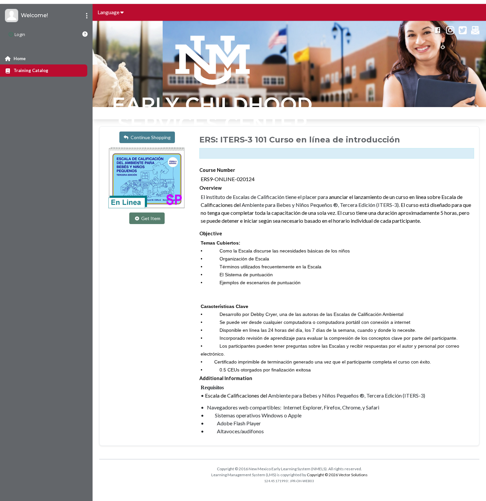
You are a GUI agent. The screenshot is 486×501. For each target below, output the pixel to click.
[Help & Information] (85, 34)
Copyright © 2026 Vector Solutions (337, 474)
